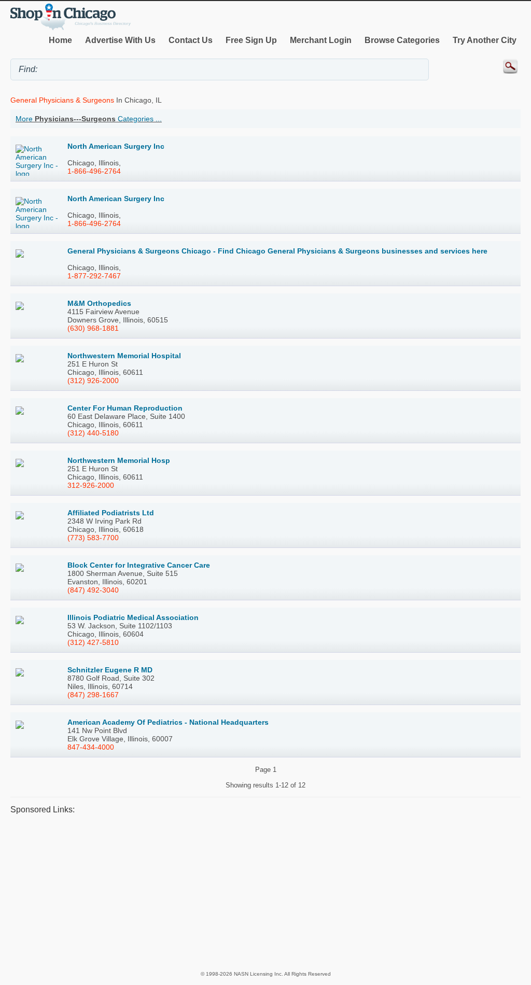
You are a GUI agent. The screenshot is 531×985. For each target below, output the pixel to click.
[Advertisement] (265, 892)
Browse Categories (402, 40)
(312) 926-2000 (93, 380)
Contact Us (191, 40)
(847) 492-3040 (93, 590)
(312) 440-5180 (93, 433)
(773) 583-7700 (93, 537)
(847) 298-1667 (93, 695)
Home (60, 40)
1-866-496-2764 (94, 171)
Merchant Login (321, 40)
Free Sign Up (251, 40)
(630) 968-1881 (93, 328)
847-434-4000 (90, 747)
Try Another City (484, 40)
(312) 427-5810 (93, 642)
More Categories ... (89, 119)
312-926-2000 (90, 485)
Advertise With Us (120, 40)
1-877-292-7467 (94, 276)
